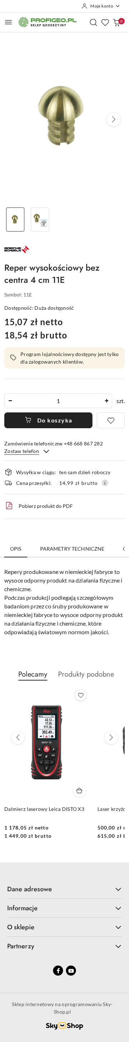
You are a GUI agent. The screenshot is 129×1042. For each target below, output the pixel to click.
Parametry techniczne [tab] (72, 549)
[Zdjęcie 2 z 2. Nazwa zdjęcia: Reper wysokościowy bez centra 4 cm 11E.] (40, 219)
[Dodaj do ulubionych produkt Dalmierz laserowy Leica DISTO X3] (80, 695)
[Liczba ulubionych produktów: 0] (105, 22)
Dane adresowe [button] (29, 889)
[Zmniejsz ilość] (10, 401)
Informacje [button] (22, 908)
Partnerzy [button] (20, 946)
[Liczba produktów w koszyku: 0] (116, 22)
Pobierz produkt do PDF (46, 506)
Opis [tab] (16, 549)
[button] (113, 119)
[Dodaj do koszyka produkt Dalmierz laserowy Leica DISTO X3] (79, 790)
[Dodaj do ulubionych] (111, 420)
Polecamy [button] (32, 674)
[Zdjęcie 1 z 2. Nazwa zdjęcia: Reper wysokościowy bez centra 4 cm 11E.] (15, 219)
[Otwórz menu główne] (8, 22)
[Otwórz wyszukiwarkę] (93, 22)
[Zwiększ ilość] (106, 401)
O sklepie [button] (20, 927)
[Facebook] (58, 971)
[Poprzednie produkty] (17, 737)
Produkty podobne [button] (86, 674)
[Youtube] (71, 971)
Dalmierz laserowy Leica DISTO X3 (44, 809)
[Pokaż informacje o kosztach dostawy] (105, 483)
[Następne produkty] (111, 737)
